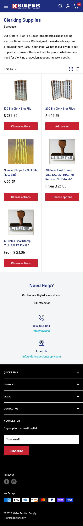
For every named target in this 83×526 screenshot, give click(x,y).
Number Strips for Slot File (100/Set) (20, 172)
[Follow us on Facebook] (6, 481)
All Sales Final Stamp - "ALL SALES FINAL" (18, 243)
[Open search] (60, 6)
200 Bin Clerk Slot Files (60, 108)
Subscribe (17, 451)
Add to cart (62, 126)
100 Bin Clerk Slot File (17, 108)
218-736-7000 (41, 331)
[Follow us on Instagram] (14, 481)
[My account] (68, 6)
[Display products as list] (77, 69)
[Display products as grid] (71, 69)
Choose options (20, 126)
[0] (76, 6)
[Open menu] (6, 6)
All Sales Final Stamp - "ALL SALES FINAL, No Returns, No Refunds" (59, 174)
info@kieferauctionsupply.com (41, 356)
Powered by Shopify (15, 517)
